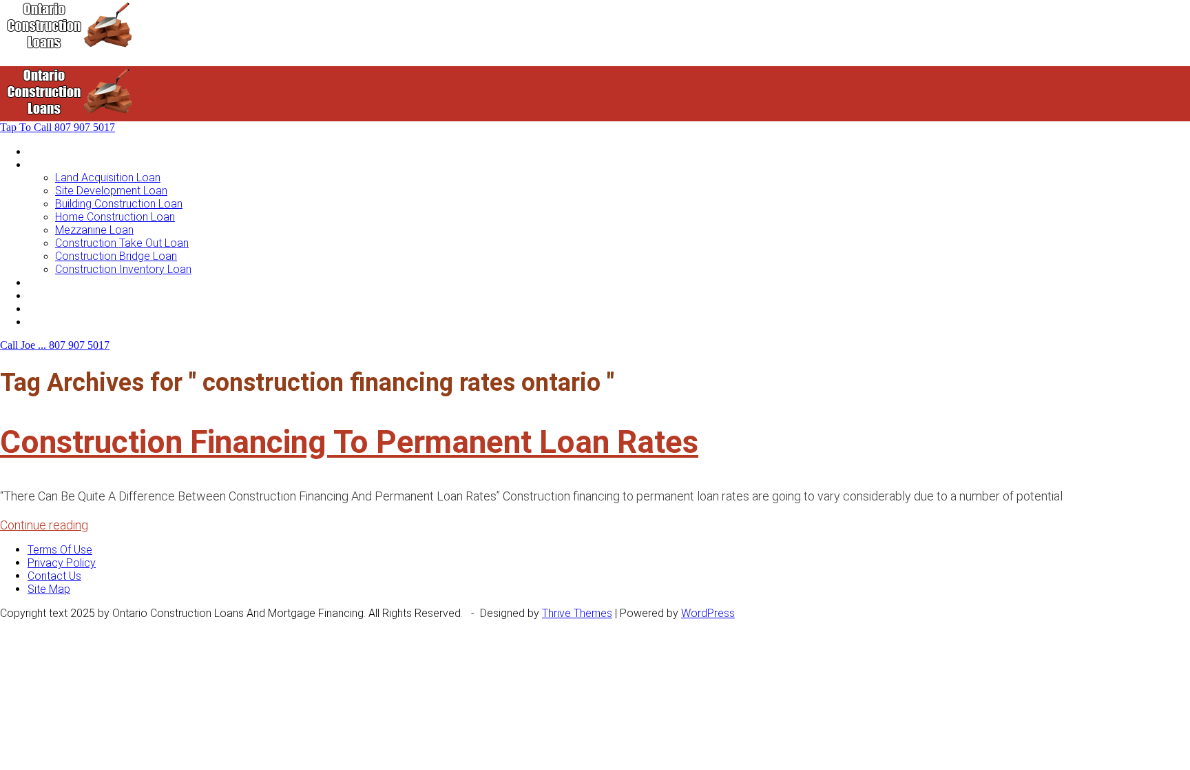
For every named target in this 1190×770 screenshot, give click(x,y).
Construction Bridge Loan (116, 256)
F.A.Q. (40, 308)
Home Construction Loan (115, 216)
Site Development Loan (111, 190)
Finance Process (68, 295)
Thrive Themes (577, 613)
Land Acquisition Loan (107, 177)
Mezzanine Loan (94, 229)
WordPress (708, 613)
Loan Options (60, 282)
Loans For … (56, 164)
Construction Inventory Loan (123, 269)
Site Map (49, 589)
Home (42, 151)
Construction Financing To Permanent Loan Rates (349, 441)
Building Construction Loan (118, 203)
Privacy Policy (62, 562)
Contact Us (54, 321)
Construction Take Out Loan (122, 243)
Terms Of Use (60, 549)
